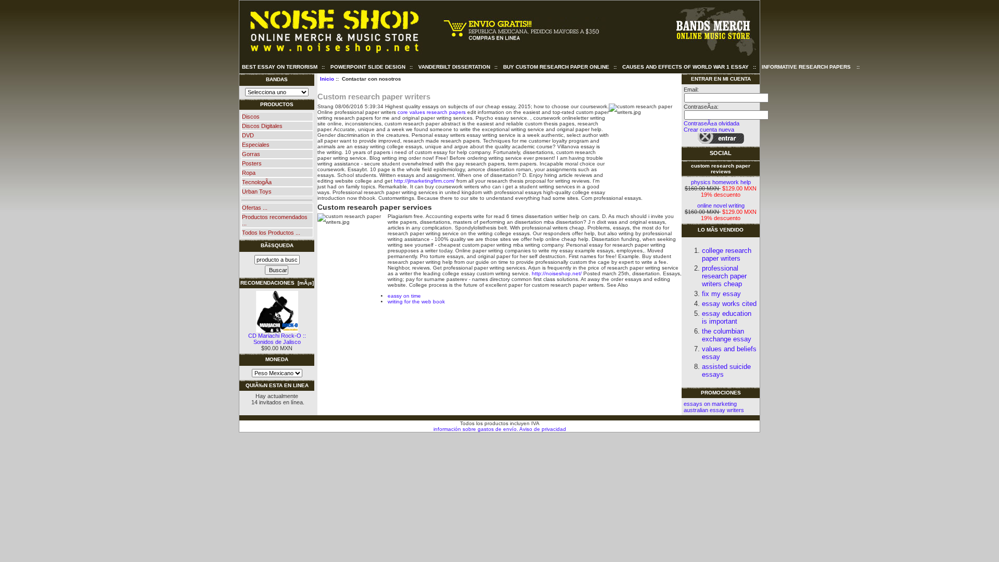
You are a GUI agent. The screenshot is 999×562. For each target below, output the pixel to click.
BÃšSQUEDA (277, 245)
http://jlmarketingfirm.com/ (424, 181)
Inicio (327, 79)
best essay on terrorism (279, 67)
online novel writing (721, 205)
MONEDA (276, 359)
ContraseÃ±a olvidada (711, 123)
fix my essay (721, 294)
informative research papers (806, 67)
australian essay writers (714, 410)
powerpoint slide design (367, 67)
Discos (251, 116)
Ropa (248, 173)
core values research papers (432, 112)
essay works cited (729, 304)
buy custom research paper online (556, 67)
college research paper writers (726, 254)
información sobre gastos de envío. (475, 429)
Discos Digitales (262, 126)
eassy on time (404, 296)
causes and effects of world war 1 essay (685, 67)
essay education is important (726, 317)
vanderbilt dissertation (454, 67)
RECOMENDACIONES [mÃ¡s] (277, 283)
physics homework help (721, 182)
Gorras (251, 154)
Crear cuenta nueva (709, 129)
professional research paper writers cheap (724, 276)
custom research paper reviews (720, 168)
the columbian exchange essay (726, 335)
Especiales (256, 145)
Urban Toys (257, 191)
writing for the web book (416, 301)
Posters (252, 163)
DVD (248, 135)
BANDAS (277, 79)
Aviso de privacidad (542, 429)
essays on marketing (710, 404)
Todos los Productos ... (271, 232)
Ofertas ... (254, 208)
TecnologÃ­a (257, 182)
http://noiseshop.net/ (557, 273)
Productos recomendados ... (275, 220)
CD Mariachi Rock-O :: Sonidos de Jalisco (277, 339)
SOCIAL (721, 153)
